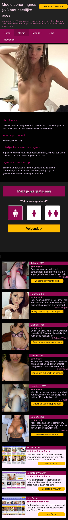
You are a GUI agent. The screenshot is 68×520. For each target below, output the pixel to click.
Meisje (21, 32)
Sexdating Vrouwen (51, 489)
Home (7, 32)
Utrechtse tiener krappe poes (47, 404)
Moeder (36, 32)
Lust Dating (51, 514)
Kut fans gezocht (53, 6)
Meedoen (9, 39)
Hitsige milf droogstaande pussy (47, 311)
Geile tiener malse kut (47, 434)
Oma (51, 32)
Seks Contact (51, 463)
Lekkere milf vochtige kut (47, 281)
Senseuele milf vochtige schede (47, 373)
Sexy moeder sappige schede (47, 342)
